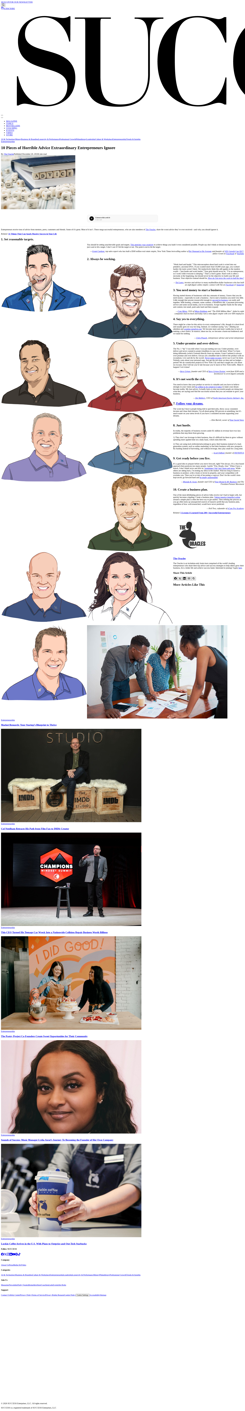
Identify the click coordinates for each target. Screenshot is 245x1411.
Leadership (90, 139)
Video (23, 1265)
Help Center (15, 1295)
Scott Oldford (219, 453)
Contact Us (5, 1295)
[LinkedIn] (10, 1255)
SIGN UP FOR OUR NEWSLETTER (17, 2)
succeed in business (220, 300)
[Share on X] (180, 578)
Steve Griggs (185, 371)
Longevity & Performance (48, 139)
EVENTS (10, 130)
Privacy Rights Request (54, 1295)
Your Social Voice (237, 420)
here (240, 568)
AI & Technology (8, 139)
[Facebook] (2, 1255)
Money (18, 139)
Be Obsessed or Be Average (200, 251)
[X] (5, 1255)
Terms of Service (38, 1295)
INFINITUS (239, 453)
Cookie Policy (70, 1295)
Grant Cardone (98, 251)
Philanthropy (81, 139)
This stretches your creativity (142, 245)
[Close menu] (2, 117)
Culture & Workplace (103, 139)
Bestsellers (32, 1285)
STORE (9, 135)
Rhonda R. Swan (190, 482)
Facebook (230, 254)
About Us (5, 1265)
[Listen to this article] (91, 218)
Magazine (5, 1285)
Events (55, 1285)
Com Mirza (182, 311)
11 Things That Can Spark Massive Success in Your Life (32, 234)
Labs (51, 1285)
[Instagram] (8, 1255)
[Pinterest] (16, 1255)
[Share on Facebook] (175, 578)
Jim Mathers (200, 398)
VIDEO (9, 133)
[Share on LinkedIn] (184, 578)
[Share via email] (189, 578)
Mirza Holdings (201, 311)
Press (11, 1265)
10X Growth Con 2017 (233, 251)
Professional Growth (67, 139)
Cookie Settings (82, 1295)
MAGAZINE (11, 121)
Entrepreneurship (119, 139)
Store (39, 1285)
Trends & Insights (133, 139)
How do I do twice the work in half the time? (226, 278)
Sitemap (103, 1295)
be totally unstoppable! (209, 477)
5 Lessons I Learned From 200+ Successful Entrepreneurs (205, 513)
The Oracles (9, 154)
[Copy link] (193, 578)
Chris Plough (201, 338)
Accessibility (94, 1295)
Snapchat (240, 285)
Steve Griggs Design (217, 371)
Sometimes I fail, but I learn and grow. (219, 468)
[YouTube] (13, 1255)
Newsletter (13, 1285)
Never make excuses (213, 358)
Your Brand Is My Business (226, 482)
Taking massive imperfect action (227, 497)
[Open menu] (2, 115)
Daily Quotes (23, 1285)
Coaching (45, 1285)
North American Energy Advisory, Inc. (228, 398)
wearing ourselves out (193, 329)
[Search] (3, 5)
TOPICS (9, 123)
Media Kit (17, 1265)
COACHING (11, 128)
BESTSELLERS (13, 126)
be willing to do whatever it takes (208, 387)
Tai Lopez (179, 282)
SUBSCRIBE (9, 9)
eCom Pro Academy (236, 508)
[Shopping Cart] (2, 9)
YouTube (240, 254)
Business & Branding (29, 139)
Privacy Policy (26, 1295)
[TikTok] (19, 1255)
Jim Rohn (62, 1285)
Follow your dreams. (189, 403)
